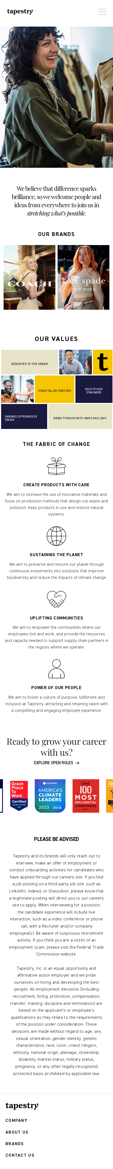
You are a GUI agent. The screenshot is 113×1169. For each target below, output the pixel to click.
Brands (14, 1144)
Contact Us (20, 1155)
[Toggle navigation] (101, 9)
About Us (17, 1132)
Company (16, 1120)
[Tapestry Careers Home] (21, 1106)
